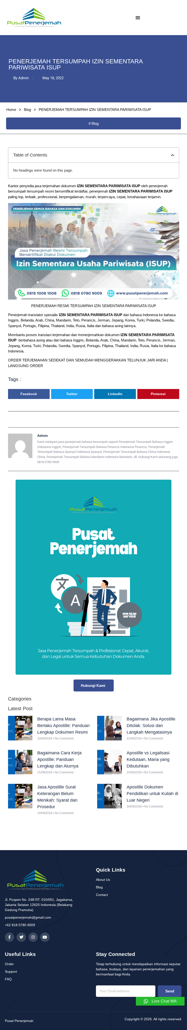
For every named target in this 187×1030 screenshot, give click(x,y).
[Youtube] (44, 937)
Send (169, 991)
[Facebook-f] (9, 937)
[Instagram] (33, 937)
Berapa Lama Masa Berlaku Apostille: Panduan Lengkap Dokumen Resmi (63, 726)
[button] (172, 155)
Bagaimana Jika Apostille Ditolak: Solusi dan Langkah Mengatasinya (151, 726)
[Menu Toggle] (137, 17)
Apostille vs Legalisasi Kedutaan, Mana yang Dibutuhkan (148, 759)
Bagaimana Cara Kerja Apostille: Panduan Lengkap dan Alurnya (59, 759)
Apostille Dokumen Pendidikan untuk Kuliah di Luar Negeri (152, 794)
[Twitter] (21, 937)
